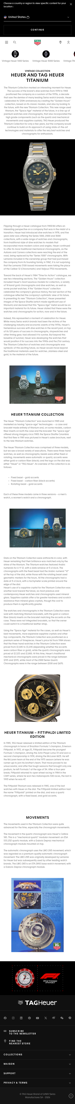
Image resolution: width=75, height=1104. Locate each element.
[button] (68, 42)
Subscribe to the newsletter (22, 1032)
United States (17, 17)
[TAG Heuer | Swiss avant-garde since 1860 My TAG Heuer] (37, 1003)
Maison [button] (9, 1064)
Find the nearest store (19, 1042)
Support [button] (10, 1074)
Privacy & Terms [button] (15, 1083)
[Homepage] (37, 42)
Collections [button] (13, 1055)
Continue (51, 30)
